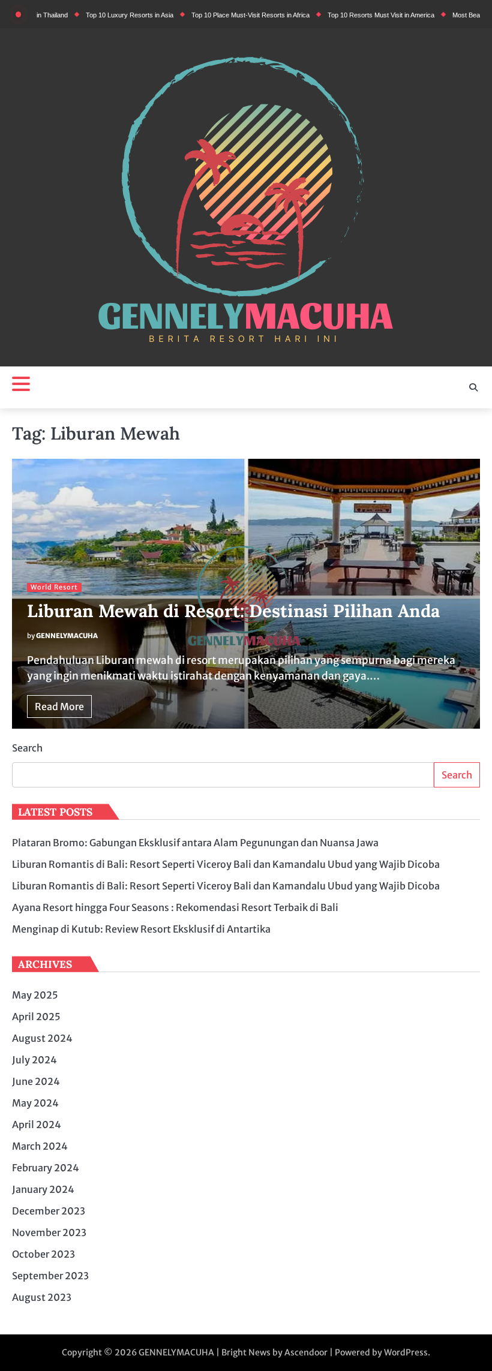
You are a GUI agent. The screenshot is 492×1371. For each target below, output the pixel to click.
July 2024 (34, 1060)
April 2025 (36, 1017)
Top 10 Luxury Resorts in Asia (105, 15)
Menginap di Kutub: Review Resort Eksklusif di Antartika (141, 929)
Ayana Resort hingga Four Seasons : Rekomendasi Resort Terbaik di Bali (175, 907)
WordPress (406, 1352)
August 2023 (41, 1297)
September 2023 (50, 1276)
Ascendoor (306, 1352)
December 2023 (48, 1211)
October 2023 (43, 1254)
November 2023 (49, 1232)
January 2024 (43, 1189)
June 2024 (36, 1081)
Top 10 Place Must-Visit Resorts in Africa (226, 15)
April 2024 (36, 1125)
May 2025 (35, 995)
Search (27, 748)
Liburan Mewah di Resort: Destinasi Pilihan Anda (233, 611)
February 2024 (45, 1168)
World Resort (54, 587)
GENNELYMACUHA (67, 636)
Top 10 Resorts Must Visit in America (356, 15)
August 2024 (42, 1038)
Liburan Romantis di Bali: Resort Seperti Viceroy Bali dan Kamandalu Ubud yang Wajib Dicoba (226, 864)
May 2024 (35, 1103)
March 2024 (40, 1146)
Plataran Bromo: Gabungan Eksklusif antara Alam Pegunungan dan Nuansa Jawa (195, 843)
